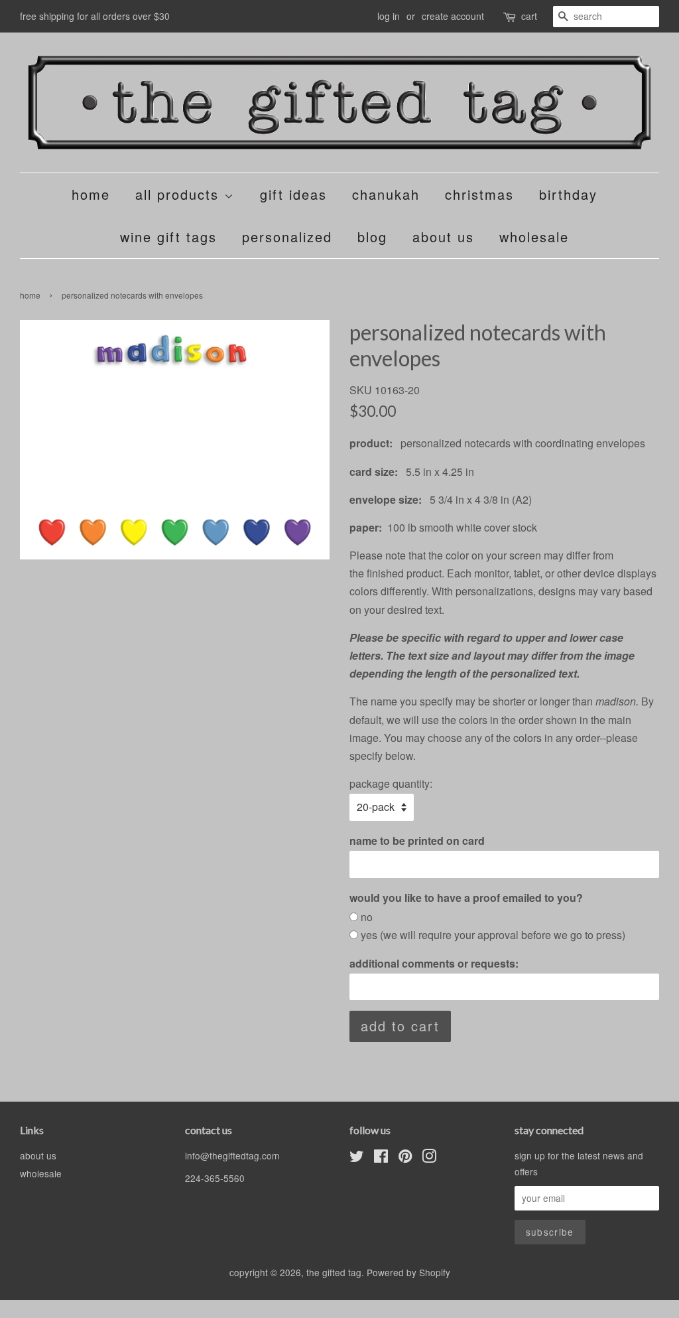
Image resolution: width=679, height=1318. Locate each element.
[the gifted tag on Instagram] (429, 1158)
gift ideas (293, 194)
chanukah (386, 194)
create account (453, 16)
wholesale (534, 236)
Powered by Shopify (408, 1272)
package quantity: (390, 783)
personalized (287, 236)
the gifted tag (333, 1272)
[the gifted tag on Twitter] (356, 1158)
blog (372, 236)
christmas (479, 194)
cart (529, 16)
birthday (568, 194)
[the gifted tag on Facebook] (381, 1158)
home (91, 194)
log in (388, 16)
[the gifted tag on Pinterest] (405, 1158)
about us (443, 236)
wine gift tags (168, 236)
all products (179, 194)
